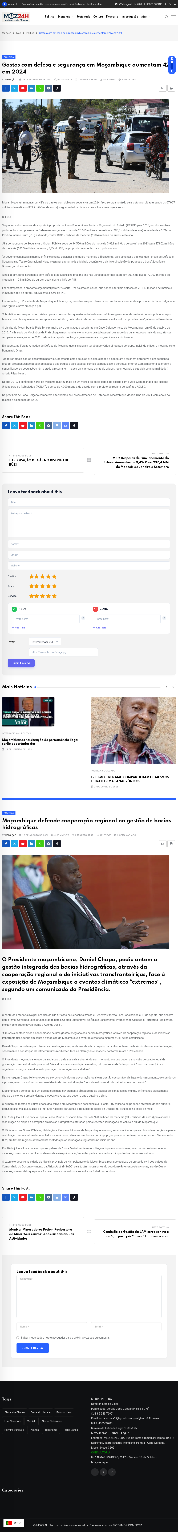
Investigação (129, 16)
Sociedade (83, 16)
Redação (11, 79)
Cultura (98, 16)
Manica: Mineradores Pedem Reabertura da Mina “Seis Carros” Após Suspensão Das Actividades (41, 1234)
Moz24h (31, 1421)
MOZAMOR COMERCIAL (128, 1525)
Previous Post (22, 456)
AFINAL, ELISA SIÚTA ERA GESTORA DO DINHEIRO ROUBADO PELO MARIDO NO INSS (64, 4)
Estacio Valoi (63, 1412)
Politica (49, 16)
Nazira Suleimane (52, 1421)
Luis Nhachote (13, 1421)
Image (11, 641)
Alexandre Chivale (15, 1412)
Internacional (11, 733)
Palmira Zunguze (14, 1429)
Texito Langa (70, 1429)
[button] (166, 687)
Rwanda (34, 1429)
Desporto (112, 16)
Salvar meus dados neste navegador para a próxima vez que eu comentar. (65, 1337)
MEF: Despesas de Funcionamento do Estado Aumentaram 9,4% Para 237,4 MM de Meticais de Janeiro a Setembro (136, 463)
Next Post (158, 453)
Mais (144, 16)
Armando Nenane (41, 1412)
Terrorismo (51, 1429)
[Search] (166, 17)
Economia (64, 16)
